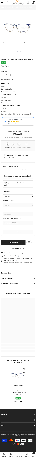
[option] (18, 28)
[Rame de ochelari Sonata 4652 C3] (18, 375)
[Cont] (28, 2)
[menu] (2, 2)
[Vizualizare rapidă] (24, 372)
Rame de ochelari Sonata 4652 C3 (18, 393)
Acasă (2, 7)
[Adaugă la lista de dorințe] (24, 369)
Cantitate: (5, 71)
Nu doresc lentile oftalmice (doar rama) (16, 156)
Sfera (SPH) (7, 192)
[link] (29, 242)
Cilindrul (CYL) (8, 201)
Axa (4, 209)
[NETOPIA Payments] (18, 444)
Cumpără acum (18, 249)
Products (9, 7)
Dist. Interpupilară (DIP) (12, 218)
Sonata (18, 390)
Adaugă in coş (13, 242)
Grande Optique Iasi (15, 119)
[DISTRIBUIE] (33, 243)
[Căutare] (8, 2)
